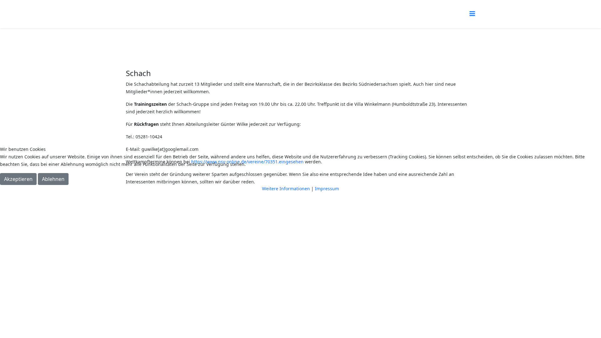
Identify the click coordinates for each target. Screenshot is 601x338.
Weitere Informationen (286, 189)
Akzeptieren (18, 179)
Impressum (327, 189)
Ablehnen (53, 179)
